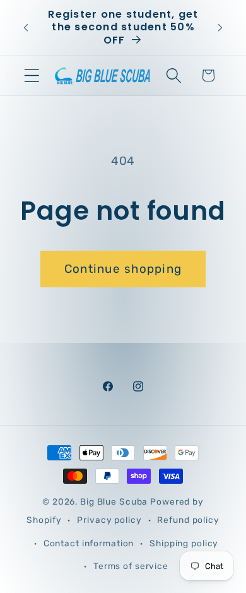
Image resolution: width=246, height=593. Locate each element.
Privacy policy (109, 520)
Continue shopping (123, 268)
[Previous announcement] (26, 28)
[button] (32, 75)
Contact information (89, 543)
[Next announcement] (220, 28)
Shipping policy (183, 543)
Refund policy (188, 520)
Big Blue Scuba (114, 501)
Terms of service (130, 566)
